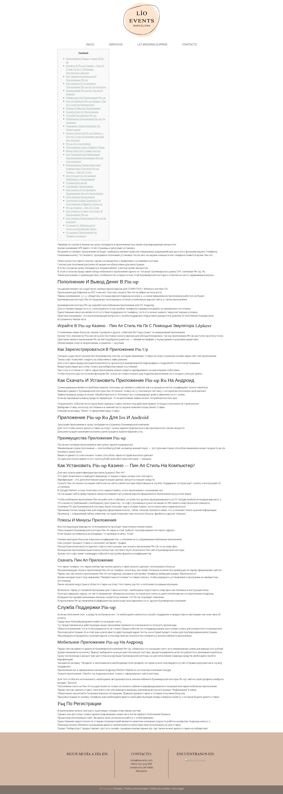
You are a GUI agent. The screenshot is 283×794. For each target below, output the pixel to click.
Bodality (118, 788)
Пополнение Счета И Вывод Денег (85, 147)
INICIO (90, 44)
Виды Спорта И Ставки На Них (83, 151)
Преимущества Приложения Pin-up (86, 97)
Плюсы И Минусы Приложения (83, 108)
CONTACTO (189, 44)
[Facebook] (79, 762)
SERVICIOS (116, 44)
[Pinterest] (95, 762)
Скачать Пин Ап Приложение (82, 112)
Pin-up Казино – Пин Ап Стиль (82, 207)
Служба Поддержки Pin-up (81, 115)
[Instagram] (87, 762)
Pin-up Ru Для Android (78, 143)
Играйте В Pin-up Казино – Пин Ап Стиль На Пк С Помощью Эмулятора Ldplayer (85, 69)
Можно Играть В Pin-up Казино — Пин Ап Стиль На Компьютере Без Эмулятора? (85, 137)
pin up (84, 296)
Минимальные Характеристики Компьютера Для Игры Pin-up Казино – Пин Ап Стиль (83, 169)
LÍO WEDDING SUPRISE (152, 44)
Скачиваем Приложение (79, 186)
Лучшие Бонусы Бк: (76, 183)
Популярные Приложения (80, 197)
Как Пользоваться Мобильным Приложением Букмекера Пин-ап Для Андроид (84, 158)
